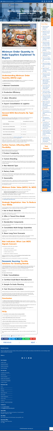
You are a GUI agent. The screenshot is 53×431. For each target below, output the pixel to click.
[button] (5, 339)
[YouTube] (51, 1)
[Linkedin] (28, 358)
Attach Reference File (46, 167)
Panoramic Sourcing (11, 261)
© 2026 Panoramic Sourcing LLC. (26, 428)
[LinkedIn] (49, 1)
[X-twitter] (26, 358)
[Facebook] (42, 1)
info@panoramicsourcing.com (8, 1)
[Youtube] (30, 358)
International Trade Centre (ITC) (9, 199)
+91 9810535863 (19, 1)
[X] (47, 1)
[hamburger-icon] (43, 5)
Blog (16, 17)
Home (13, 17)
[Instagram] (44, 1)
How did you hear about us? (46, 180)
